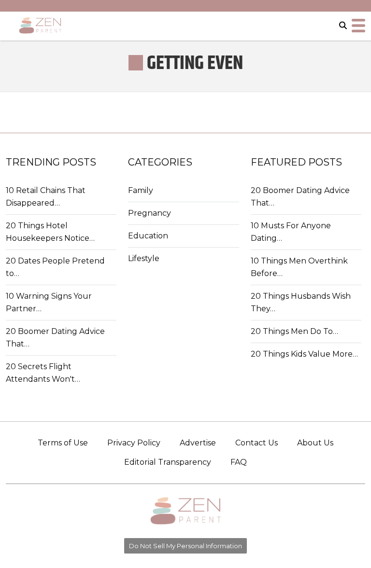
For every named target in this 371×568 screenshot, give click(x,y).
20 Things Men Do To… (294, 331)
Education (148, 235)
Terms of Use (63, 442)
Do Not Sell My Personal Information (185, 546)
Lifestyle (143, 258)
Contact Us (256, 442)
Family (140, 190)
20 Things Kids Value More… (304, 354)
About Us (315, 442)
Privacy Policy (133, 442)
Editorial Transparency (167, 462)
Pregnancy (149, 213)
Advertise (198, 442)
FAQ (238, 462)
